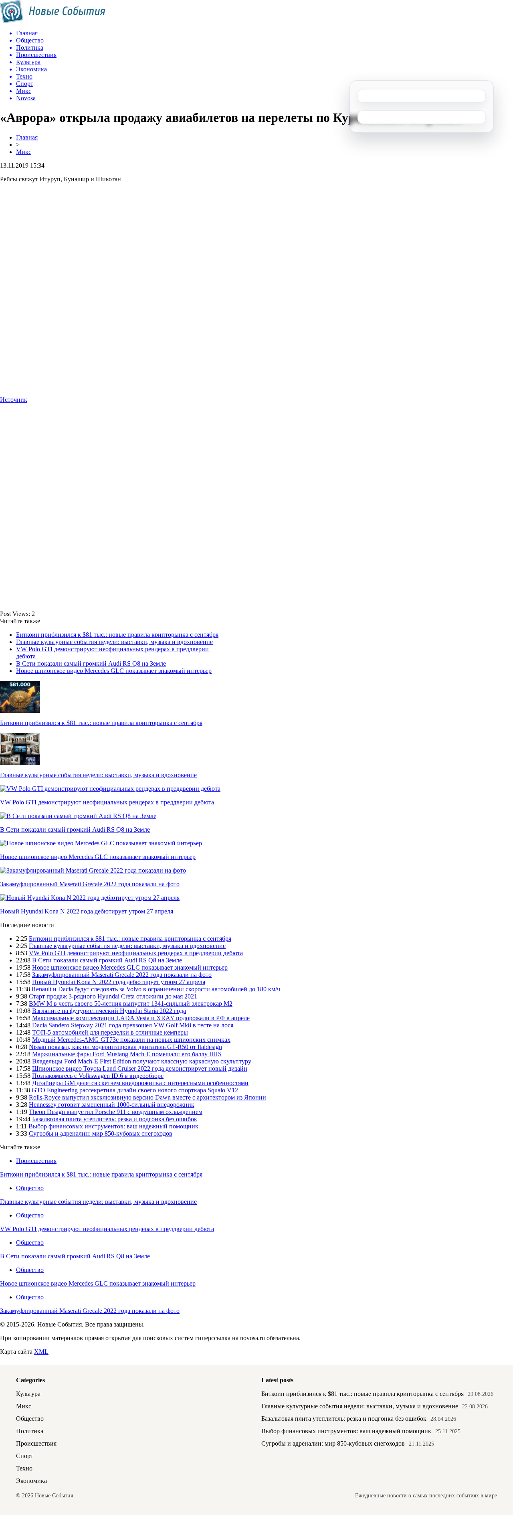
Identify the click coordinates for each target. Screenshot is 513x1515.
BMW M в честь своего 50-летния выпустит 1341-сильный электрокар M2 (130, 1003)
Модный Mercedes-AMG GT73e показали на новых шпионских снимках (131, 1039)
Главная (27, 137)
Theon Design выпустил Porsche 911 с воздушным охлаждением (115, 1111)
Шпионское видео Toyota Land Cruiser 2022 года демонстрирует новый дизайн (139, 1068)
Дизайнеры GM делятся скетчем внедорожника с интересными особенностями (140, 1083)
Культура (28, 1393)
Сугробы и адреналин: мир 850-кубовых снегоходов (100, 1133)
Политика (29, 1431)
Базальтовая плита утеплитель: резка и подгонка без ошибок (114, 1119)
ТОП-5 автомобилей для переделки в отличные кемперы (110, 1032)
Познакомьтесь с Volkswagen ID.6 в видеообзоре (98, 1075)
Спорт (24, 1455)
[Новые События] (52, 21)
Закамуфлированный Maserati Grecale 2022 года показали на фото (90, 884)
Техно (24, 1468)
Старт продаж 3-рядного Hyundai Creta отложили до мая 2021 (113, 996)
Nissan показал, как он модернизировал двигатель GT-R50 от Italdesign (125, 1046)
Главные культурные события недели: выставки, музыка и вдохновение (114, 641)
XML (41, 1351)
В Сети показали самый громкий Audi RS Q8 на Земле (91, 663)
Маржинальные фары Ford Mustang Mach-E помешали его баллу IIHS (127, 1054)
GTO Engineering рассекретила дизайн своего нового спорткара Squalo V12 (135, 1090)
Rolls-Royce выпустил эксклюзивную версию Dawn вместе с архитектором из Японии (147, 1097)
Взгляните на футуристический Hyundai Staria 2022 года (109, 1010)
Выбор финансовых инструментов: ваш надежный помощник (113, 1126)
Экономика (31, 1480)
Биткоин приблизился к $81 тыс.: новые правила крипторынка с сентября (117, 634)
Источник (13, 399)
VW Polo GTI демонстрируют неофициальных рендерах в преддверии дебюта (107, 802)
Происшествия (36, 1160)
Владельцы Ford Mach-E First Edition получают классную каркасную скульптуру (141, 1061)
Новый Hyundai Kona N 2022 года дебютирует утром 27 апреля (86, 911)
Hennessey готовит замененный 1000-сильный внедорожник (111, 1104)
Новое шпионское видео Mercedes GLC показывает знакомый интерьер (114, 670)
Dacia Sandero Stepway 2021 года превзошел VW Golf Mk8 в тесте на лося (132, 1025)
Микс (23, 151)
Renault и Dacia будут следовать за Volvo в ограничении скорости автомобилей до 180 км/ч (156, 989)
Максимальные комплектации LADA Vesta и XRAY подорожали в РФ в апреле (141, 1018)
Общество (30, 1188)
